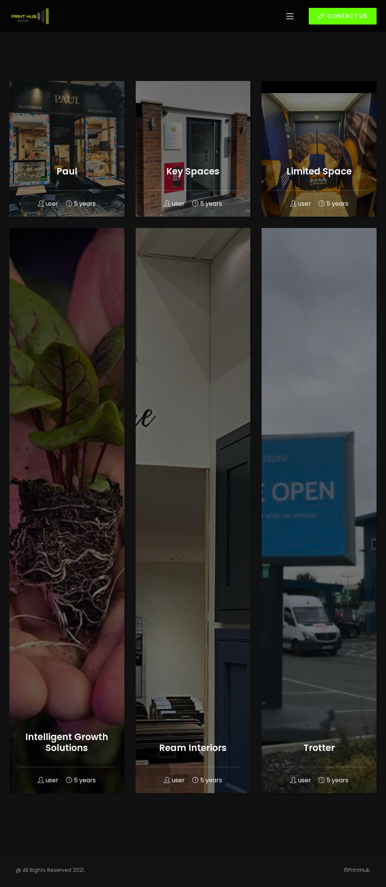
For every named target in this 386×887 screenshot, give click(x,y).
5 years (85, 203)
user (52, 203)
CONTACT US (347, 16)
